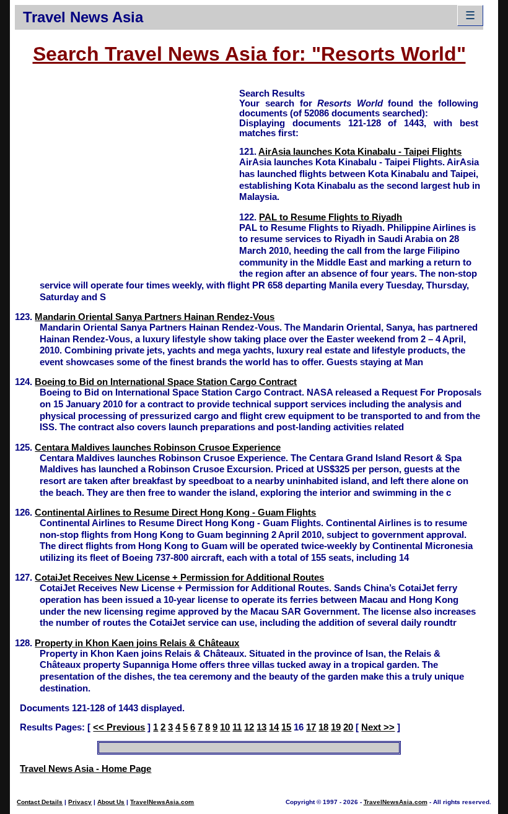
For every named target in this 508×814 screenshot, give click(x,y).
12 (249, 727)
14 (274, 727)
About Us (111, 802)
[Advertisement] (127, 174)
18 (323, 727)
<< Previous (119, 727)
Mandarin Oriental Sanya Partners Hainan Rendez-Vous (154, 317)
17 (311, 727)
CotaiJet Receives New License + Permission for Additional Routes (179, 577)
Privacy (80, 802)
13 (261, 727)
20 (348, 727)
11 (237, 727)
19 (336, 727)
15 (286, 727)
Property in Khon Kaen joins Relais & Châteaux (137, 643)
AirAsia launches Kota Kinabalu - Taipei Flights (360, 152)
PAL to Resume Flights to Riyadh (330, 217)
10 (225, 727)
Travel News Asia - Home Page (85, 769)
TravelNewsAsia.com (162, 802)
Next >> (378, 727)
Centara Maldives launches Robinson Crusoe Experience (158, 447)
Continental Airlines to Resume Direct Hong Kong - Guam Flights (175, 512)
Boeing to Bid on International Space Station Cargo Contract (166, 382)
